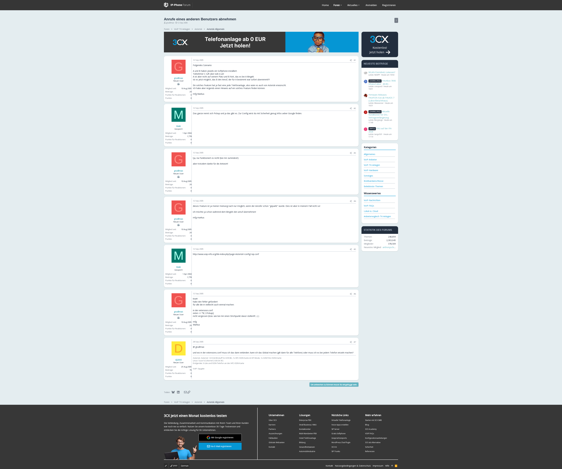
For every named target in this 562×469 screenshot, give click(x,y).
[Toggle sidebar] (396, 20)
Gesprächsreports (339, 438)
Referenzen (370, 451)
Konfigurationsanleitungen (376, 438)
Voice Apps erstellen (339, 424)
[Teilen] (351, 60)
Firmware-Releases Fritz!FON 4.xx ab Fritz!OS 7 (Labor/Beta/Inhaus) (381, 97)
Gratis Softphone (338, 433)
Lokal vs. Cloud (371, 211)
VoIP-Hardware (371, 170)
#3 (355, 153)
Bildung (302, 442)
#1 (355, 60)
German (185, 465)
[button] (341, 5)
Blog (367, 424)
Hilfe (387, 465)
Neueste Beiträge (376, 63)
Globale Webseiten (277, 442)
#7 (355, 342)
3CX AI (334, 447)
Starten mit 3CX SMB (373, 420)
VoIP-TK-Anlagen (372, 165)
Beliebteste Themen (373, 186)
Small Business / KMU (308, 424)
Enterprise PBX (305, 420)
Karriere (272, 424)
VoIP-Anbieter (370, 159)
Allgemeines (369, 154)
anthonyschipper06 (392, 247)
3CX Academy (371, 429)
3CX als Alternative (373, 442)
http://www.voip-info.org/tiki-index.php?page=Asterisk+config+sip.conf (226, 254)
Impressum (378, 465)
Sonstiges (368, 175)
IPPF (174, 465)
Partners (272, 429)
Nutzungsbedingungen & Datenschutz (353, 465)
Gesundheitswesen (307, 447)
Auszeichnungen (275, 433)
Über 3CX (273, 420)
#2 (355, 108)
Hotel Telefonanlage (307, 438)
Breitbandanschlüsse (373, 181)
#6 (355, 294)
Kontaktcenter (305, 429)
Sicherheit (369, 447)
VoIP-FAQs (369, 205)
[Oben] (392, 465)
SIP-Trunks (335, 451)
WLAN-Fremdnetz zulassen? (382, 72)
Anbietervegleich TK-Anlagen (377, 216)
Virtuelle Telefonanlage (341, 420)
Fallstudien (273, 438)
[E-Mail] (183, 392)
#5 (355, 249)
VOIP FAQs (369, 433)
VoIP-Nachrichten (372, 200)
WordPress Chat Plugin (340, 442)
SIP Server (335, 429)
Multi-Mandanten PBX (308, 433)
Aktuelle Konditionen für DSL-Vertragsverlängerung (379, 114)
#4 (355, 201)
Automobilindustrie (307, 451)
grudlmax (170, 23)
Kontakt (272, 447)
